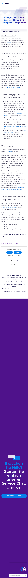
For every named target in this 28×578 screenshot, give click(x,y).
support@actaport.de (9, 207)
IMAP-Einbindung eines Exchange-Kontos (14, 291)
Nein (17, 252)
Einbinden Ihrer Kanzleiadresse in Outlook (14, 282)
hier (10, 152)
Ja (9, 252)
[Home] (6, 3)
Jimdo (9, 42)
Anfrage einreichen (19, 260)
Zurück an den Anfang (7, 264)
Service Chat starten (14, 495)
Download (11, 238)
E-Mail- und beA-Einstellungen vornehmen (14, 289)
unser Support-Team (13, 87)
